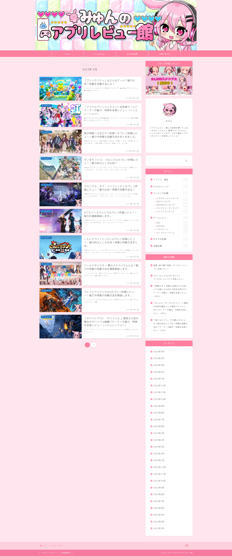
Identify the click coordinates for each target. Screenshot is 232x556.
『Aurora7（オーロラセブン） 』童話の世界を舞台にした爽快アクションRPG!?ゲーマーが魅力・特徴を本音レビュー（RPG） (170, 308)
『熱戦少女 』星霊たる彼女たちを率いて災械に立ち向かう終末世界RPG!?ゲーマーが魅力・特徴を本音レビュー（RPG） (170, 291)
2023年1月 (158, 460)
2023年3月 (158, 446)
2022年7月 (158, 501)
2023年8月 (158, 412)
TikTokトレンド (169, 186)
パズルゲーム (171, 229)
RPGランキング (171, 201)
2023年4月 (158, 440)
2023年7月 (158, 419)
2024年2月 (158, 372)
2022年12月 (159, 467)
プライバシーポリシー (50, 553)
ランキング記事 (169, 193)
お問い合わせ (164, 54)
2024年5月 (158, 351)
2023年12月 (159, 385)
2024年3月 (158, 365)
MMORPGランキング (171, 205)
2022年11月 (159, 474)
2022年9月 (158, 487)
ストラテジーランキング (171, 208)
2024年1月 (158, 378)
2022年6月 (158, 508)
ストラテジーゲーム (171, 232)
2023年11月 (159, 392)
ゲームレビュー (100, 54)
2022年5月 (158, 514)
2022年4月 (158, 521)
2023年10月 (159, 399)
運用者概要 (66, 553)
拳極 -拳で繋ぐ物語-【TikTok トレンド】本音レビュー (170, 267)
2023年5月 (158, 433)
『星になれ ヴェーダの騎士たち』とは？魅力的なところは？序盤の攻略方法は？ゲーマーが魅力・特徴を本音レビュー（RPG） (170, 325)
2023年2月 (158, 453)
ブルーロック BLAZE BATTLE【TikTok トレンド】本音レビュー (169, 277)
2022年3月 (158, 528)
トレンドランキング (171, 211)
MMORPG (171, 226)
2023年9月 (158, 406)
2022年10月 (159, 480)
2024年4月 (158, 358)
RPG (171, 223)
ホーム (67, 54)
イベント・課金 (170, 179)
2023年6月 (158, 426)
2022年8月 (158, 494)
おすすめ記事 (132, 54)
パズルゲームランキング (171, 198)
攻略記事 (170, 246)
